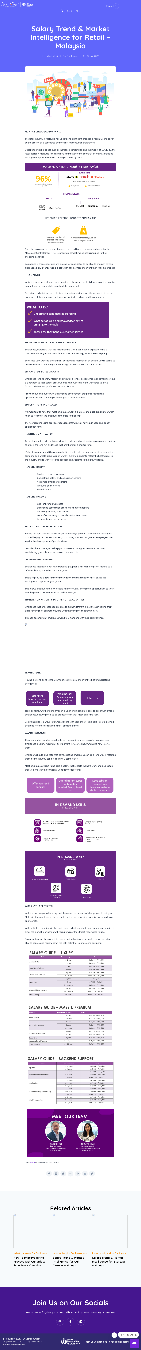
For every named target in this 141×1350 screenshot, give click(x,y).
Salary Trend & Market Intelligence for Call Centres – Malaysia (68, 1261)
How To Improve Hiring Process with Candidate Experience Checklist (29, 1261)
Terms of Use (130, 1341)
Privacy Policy (115, 1341)
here (32, 1162)
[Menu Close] (115, 6)
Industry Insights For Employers (30, 1253)
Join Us (89, 1341)
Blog (104, 1341)
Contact (98, 1341)
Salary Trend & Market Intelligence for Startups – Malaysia (108, 1261)
